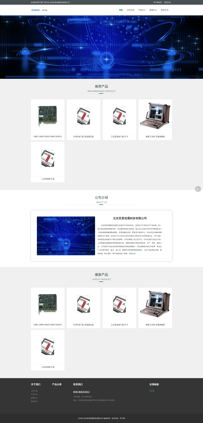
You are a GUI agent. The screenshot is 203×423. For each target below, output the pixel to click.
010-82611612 (198, 189)
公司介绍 (130, 10)
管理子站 (167, 2)
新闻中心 (153, 10)
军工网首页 (158, 2)
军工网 (151, 391)
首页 (121, 10)
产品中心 (142, 10)
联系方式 (164, 10)
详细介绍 (132, 253)
